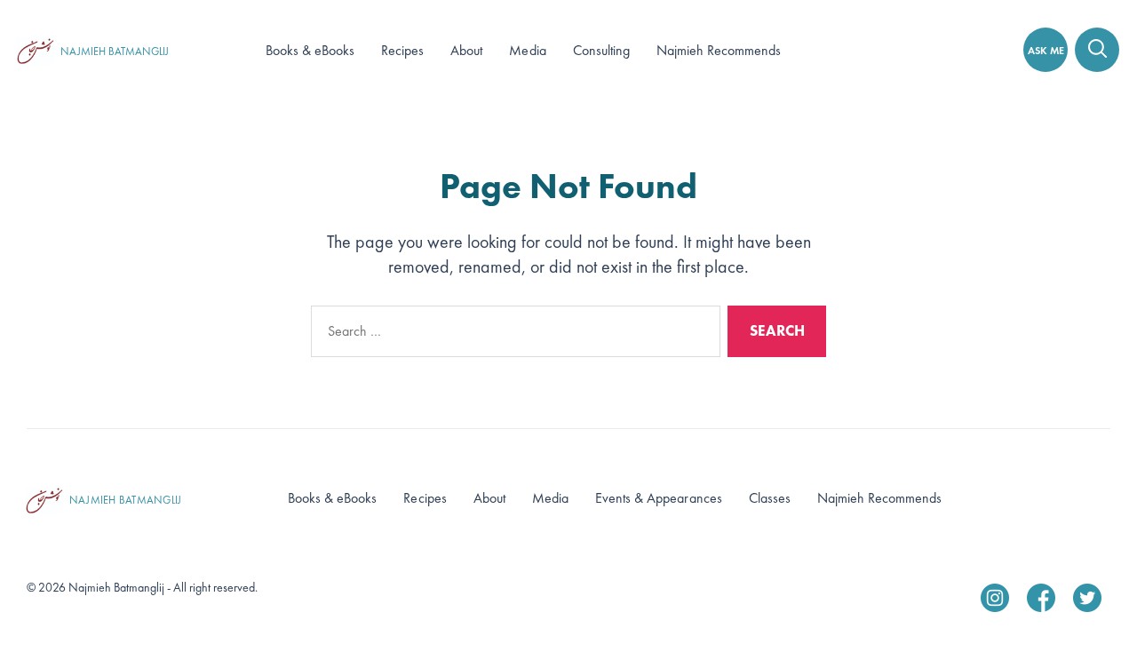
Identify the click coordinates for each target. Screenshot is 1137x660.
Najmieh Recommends (719, 50)
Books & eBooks (310, 50)
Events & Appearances (658, 498)
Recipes (402, 50)
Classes (770, 498)
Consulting (601, 50)
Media (527, 50)
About (466, 50)
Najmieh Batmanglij (114, 51)
